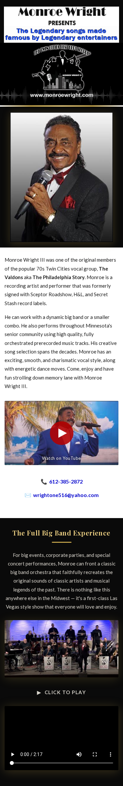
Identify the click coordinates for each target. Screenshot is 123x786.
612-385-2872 (66, 481)
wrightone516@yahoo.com (66, 495)
